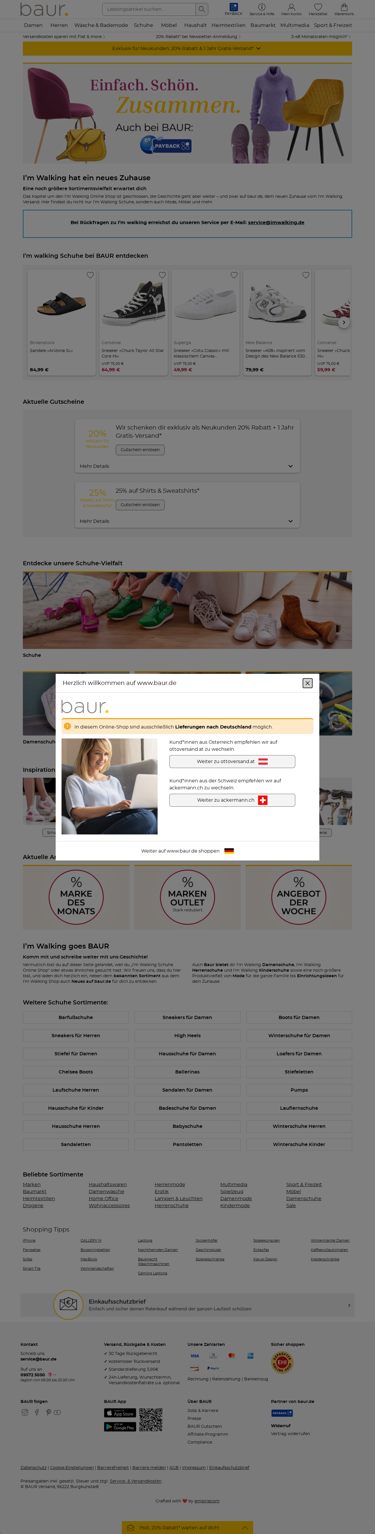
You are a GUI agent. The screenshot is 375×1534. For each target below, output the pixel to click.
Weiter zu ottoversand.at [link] (226, 761)
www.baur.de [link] (182, 850)
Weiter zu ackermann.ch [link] (226, 800)
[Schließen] (307, 683)
